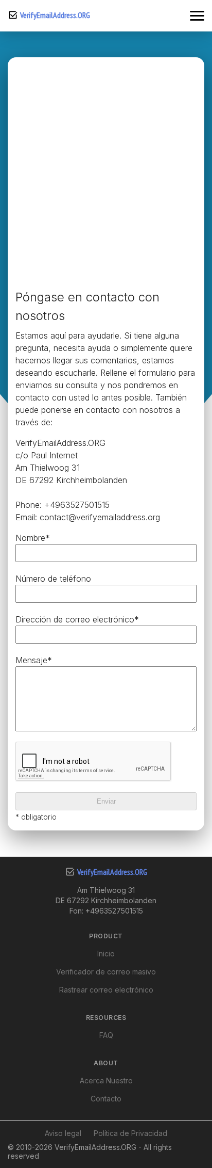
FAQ (106, 1035)
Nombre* (32, 538)
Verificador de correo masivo (106, 971)
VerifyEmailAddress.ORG (55, 15)
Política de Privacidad (130, 1133)
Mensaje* (33, 660)
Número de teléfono (53, 578)
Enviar (106, 801)
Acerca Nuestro (106, 1080)
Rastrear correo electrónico (106, 989)
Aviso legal (63, 1133)
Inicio (106, 953)
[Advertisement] (106, 176)
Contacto (106, 1098)
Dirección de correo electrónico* (77, 619)
